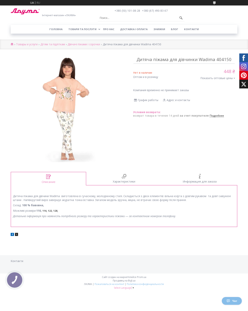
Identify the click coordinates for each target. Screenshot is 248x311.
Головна (56, 29)
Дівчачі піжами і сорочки (84, 44)
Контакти (191, 29)
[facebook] (12, 235)
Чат (234, 300)
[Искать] (181, 18)
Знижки (159, 29)
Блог (174, 29)
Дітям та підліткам (52, 44)
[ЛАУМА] (25, 11)
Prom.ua (141, 277)
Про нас (108, 29)
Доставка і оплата (134, 29)
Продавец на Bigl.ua (124, 280)
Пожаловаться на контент (109, 284)
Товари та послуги (82, 29)
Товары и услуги (27, 44)
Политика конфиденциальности (145, 284)
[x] (16, 235)
